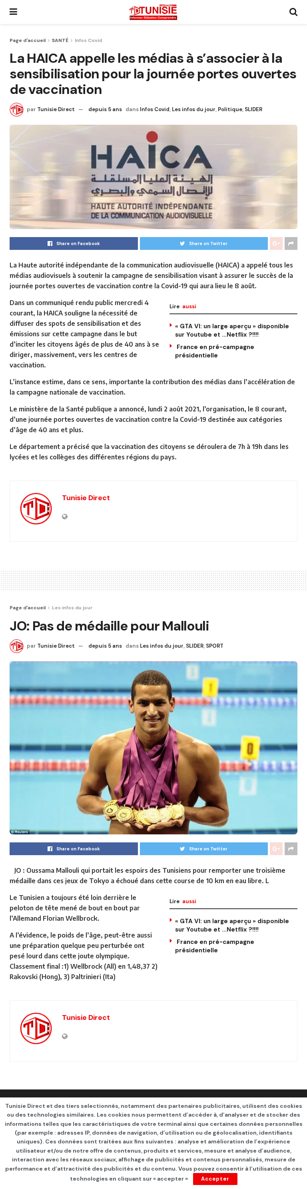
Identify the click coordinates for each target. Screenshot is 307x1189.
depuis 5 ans (105, 109)
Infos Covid (88, 40)
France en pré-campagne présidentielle (214, 351)
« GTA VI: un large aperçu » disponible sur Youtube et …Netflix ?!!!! (232, 330)
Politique (230, 109)
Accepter (215, 1178)
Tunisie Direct (56, 109)
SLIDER (253, 109)
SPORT (214, 645)
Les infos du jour (193, 109)
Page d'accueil (28, 40)
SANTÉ (60, 40)
